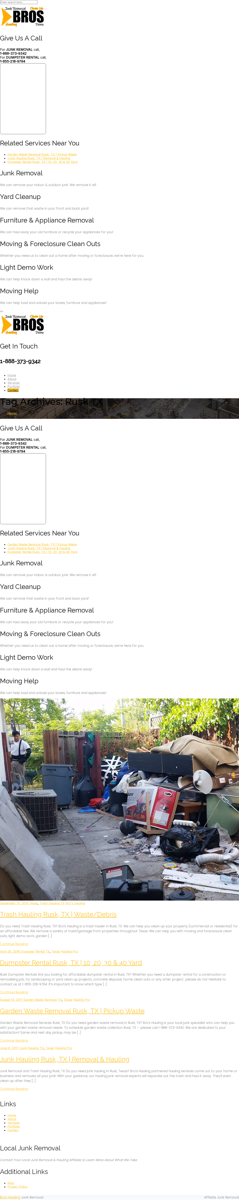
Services (13, 383)
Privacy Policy (17, 1187)
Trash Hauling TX (52, 903)
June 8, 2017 (10, 1048)
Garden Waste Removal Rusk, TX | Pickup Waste (42, 154)
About (11, 379)
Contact (12, 390)
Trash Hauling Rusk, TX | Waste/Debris (58, 914)
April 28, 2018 (10, 951)
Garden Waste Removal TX (43, 1000)
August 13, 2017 (12, 1000)
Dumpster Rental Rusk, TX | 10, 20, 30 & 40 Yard (42, 162)
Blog (10, 1183)
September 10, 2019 (14, 903)
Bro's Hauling (75, 903)
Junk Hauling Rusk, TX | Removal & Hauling (38, 158)
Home (11, 375)
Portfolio (13, 386)
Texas (33, 903)
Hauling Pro (69, 951)
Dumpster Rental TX (35, 951)
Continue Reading (14, 944)
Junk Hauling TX (32, 1048)
